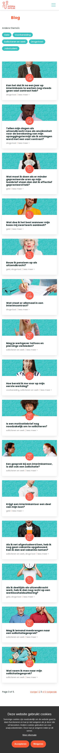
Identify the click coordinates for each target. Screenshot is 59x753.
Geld (6, 34)
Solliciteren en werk (15, 41)
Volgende (51, 691)
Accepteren (20, 744)
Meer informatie (29, 735)
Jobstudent (10, 48)
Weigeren (38, 744)
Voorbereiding (23, 34)
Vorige (33, 691)
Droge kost (37, 41)
